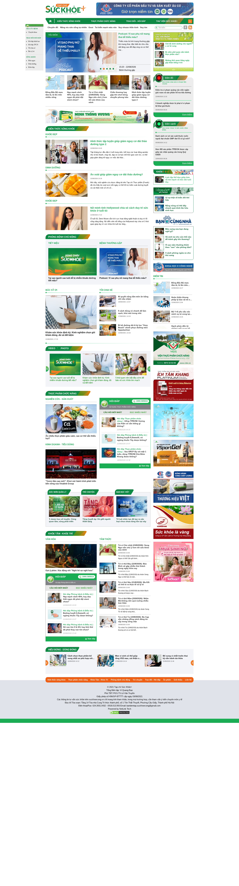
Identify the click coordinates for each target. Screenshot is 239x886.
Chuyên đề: (53, 27)
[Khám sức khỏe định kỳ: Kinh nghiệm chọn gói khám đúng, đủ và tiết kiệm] (71, 312)
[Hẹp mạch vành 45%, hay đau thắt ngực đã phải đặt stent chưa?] (76, 82)
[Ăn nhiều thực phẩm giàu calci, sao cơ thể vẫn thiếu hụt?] (71, 419)
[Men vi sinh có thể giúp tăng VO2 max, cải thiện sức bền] (58, 660)
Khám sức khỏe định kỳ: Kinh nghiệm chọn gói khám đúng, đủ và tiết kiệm (70, 333)
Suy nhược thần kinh (128, 27)
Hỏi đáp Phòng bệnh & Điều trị (131, 435)
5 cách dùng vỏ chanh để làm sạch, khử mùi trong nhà (132, 312)
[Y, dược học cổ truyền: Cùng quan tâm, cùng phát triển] (64, 506)
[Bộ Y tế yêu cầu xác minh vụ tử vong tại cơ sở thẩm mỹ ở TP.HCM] (161, 316)
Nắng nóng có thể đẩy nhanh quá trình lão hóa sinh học (176, 207)
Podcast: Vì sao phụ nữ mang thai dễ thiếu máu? (122, 278)
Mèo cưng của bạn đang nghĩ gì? (176, 230)
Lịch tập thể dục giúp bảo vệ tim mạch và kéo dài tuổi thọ (178, 179)
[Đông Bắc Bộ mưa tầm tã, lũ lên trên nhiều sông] (55, 82)
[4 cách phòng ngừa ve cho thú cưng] (159, 255)
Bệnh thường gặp (110, 243)
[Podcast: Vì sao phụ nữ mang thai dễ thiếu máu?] (123, 261)
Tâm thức (105, 539)
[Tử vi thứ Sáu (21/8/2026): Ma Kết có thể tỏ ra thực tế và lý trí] (107, 587)
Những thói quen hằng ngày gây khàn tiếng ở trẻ (177, 61)
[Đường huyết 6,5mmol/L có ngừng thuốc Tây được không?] (109, 438)
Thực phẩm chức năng (103, 21)
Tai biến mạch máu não (106, 27)
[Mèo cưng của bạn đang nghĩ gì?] (159, 231)
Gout (91, 27)
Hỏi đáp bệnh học (34, 41)
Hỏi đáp (114, 401)
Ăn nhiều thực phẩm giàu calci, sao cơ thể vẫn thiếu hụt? (71, 437)
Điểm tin (158, 276)
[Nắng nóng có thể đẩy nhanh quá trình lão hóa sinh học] (159, 208)
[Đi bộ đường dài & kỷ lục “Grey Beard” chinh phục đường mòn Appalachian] (107, 330)
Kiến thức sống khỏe (68, 21)
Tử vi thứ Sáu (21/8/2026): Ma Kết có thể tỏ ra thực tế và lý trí (134, 583)
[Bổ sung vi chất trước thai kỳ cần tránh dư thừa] (105, 660)
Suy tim (143, 27)
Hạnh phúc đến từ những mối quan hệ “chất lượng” (180, 327)
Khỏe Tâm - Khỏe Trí (99, 680)
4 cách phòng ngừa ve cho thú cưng (178, 254)
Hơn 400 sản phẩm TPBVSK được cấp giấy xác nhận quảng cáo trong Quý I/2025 (171, 152)
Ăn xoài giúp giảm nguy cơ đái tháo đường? (116, 174)
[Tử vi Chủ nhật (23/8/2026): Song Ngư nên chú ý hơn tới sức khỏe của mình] (98, 82)
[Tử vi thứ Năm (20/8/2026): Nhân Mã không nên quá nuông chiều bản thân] (107, 603)
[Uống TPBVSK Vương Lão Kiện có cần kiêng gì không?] (109, 422)
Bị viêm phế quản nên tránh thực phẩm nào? (177, 53)
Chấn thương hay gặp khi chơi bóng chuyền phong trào (119, 94)
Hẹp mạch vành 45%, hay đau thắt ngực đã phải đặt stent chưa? (75, 96)
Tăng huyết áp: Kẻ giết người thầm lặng (97, 520)
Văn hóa (51, 539)
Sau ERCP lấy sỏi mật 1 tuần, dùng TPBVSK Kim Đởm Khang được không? (131, 454)
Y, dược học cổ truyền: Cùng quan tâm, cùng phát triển (62, 520)
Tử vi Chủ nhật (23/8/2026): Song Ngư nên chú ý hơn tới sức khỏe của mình (98, 97)
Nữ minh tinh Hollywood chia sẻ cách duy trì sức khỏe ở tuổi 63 (119, 209)
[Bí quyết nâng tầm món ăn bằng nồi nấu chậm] (107, 301)
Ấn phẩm (167, 680)
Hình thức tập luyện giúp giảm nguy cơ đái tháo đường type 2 (141, 96)
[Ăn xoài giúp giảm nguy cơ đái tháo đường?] (67, 185)
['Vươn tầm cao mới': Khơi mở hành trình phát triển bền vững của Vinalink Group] (71, 464)
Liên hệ (188, 680)
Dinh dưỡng (32, 64)
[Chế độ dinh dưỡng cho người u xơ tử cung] (159, 46)
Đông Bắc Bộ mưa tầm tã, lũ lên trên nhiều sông (54, 94)
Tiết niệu (53, 243)
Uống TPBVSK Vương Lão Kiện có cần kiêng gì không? (131, 423)
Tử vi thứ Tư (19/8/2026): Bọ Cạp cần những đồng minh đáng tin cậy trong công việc (133, 619)
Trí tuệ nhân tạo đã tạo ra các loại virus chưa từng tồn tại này (131, 520)
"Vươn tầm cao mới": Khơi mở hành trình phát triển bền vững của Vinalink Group (71, 482)
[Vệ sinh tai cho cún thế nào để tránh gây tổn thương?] (159, 239)
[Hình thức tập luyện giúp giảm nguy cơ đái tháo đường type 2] (141, 82)
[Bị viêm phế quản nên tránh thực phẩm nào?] (159, 54)
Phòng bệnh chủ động (120, 680)
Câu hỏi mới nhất (112, 412)
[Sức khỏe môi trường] (173, 191)
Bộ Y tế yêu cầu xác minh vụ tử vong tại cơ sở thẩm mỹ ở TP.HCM (180, 313)
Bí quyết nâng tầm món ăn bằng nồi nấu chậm (133, 297)
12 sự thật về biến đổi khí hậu (177, 198)
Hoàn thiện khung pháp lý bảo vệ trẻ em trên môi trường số (181, 298)
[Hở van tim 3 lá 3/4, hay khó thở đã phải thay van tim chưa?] (55, 628)
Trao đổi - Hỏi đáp (136, 21)
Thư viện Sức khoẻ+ (166, 21)
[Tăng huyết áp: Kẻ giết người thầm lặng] (98, 506)
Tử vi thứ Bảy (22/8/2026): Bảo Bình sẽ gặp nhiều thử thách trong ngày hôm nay (132, 566)
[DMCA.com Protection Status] (119, 712)
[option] (98, 50)
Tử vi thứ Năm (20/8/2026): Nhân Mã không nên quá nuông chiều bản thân (133, 600)
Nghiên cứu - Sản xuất (59, 399)
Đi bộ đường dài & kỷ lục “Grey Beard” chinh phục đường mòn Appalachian (133, 327)
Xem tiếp (145, 466)
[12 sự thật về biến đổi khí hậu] (159, 200)
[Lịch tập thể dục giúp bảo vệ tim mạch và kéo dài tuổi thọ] (159, 179)
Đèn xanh (170, 124)
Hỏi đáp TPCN (33, 45)
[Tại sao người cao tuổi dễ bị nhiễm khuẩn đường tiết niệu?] (72, 261)
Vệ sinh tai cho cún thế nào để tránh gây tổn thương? (178, 238)
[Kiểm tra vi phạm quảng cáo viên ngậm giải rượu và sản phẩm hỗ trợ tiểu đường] (81, 50)
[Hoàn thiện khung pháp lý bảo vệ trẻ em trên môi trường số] (161, 302)
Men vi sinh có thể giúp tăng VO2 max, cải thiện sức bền (81, 657)
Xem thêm (187, 115)
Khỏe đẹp (31, 67)
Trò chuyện (137, 680)
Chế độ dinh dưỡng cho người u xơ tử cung (178, 45)
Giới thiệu (178, 680)
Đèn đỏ (122, 66)
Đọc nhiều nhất (138, 412)
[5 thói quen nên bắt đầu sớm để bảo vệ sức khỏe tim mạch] (130, 364)
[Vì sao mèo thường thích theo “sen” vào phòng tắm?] (159, 247)
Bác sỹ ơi (31, 51)
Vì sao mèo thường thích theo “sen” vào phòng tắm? (178, 246)
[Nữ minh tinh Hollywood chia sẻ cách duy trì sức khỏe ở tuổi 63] (67, 218)
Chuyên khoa (32, 32)
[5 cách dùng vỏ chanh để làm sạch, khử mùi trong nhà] (107, 315)
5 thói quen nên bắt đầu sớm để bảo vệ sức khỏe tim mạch (129, 378)
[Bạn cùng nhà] (173, 221)
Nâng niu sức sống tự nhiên (73, 27)
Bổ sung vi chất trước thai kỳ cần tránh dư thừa (127, 657)
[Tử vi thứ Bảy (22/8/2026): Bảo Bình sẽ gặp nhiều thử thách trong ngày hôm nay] (107, 568)
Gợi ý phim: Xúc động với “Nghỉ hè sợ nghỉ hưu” (69, 570)
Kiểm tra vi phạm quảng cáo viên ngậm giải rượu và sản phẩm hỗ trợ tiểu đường (133, 37)
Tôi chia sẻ (31, 48)
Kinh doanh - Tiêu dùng (60, 444)
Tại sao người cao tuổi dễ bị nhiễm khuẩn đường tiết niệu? (72, 279)
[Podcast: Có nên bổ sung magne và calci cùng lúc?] (153, 660)
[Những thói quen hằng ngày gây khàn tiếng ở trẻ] (159, 63)
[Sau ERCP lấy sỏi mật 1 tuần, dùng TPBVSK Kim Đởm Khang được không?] (109, 452)
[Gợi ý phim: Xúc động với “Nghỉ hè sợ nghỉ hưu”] (71, 556)
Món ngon (31, 61)
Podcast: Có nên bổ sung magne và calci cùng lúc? (175, 657)
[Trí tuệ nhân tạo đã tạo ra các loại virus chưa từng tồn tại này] (131, 506)
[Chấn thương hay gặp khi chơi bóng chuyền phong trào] (119, 82)
